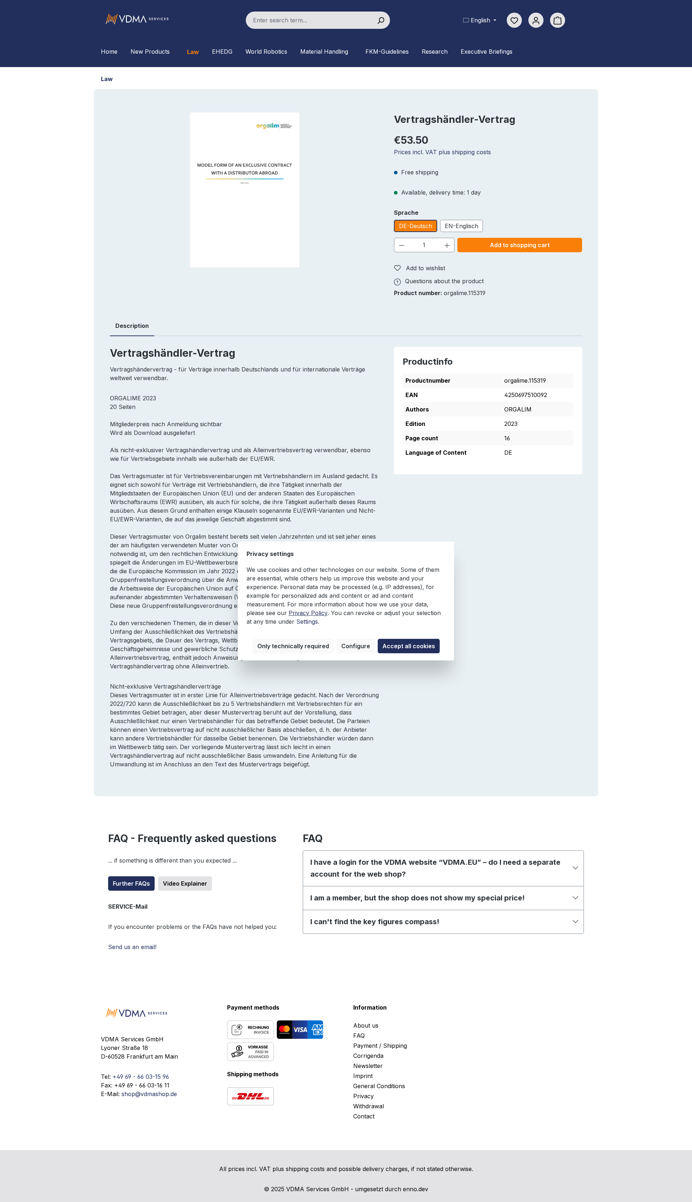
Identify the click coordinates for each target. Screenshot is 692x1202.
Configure (355, 646)
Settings (307, 621)
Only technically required (293, 646)
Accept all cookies (408, 646)
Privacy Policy (308, 612)
